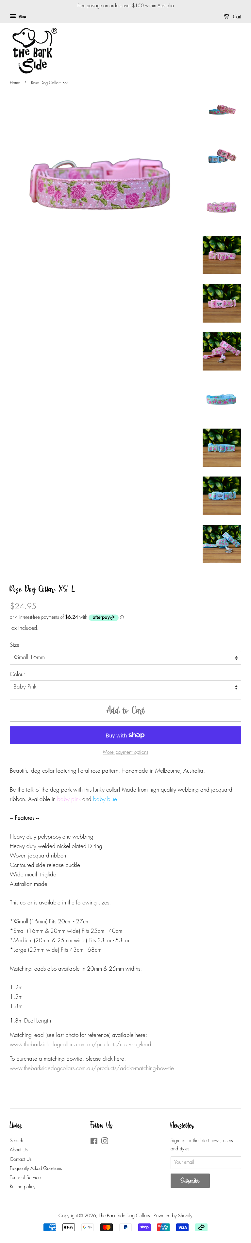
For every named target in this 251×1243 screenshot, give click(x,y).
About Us (18, 1150)
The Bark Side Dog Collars (125, 1216)
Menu (22, 17)
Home (15, 83)
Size (15, 645)
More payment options (125, 752)
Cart (236, 17)
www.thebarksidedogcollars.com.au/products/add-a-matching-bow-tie (92, 1069)
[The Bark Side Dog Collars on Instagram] (104, 1142)
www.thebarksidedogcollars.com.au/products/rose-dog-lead (80, 1045)
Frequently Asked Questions (36, 1168)
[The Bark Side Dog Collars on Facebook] (94, 1142)
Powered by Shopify (173, 1216)
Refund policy (23, 1187)
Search (16, 1141)
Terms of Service (25, 1177)
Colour (17, 675)
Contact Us (20, 1159)
